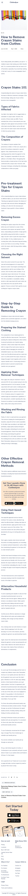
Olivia (22, 49)
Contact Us (18, 865)
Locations (3, 847)
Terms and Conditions (6, 888)
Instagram (17, 868)
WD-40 (8, 271)
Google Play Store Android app (13, 733)
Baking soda (21, 598)
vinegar (23, 614)
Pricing (3, 844)
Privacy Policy (4, 885)
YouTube (17, 873)
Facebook (17, 870)
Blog (2, 33)
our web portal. (9, 742)
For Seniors (4, 868)
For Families (4, 865)
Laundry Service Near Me (6, 853)
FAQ (2, 856)
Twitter (17, 876)
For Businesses (5, 875)
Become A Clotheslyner (18, 846)
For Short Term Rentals (5, 878)
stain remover (16, 540)
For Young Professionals (4, 871)
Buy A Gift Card (5, 850)
